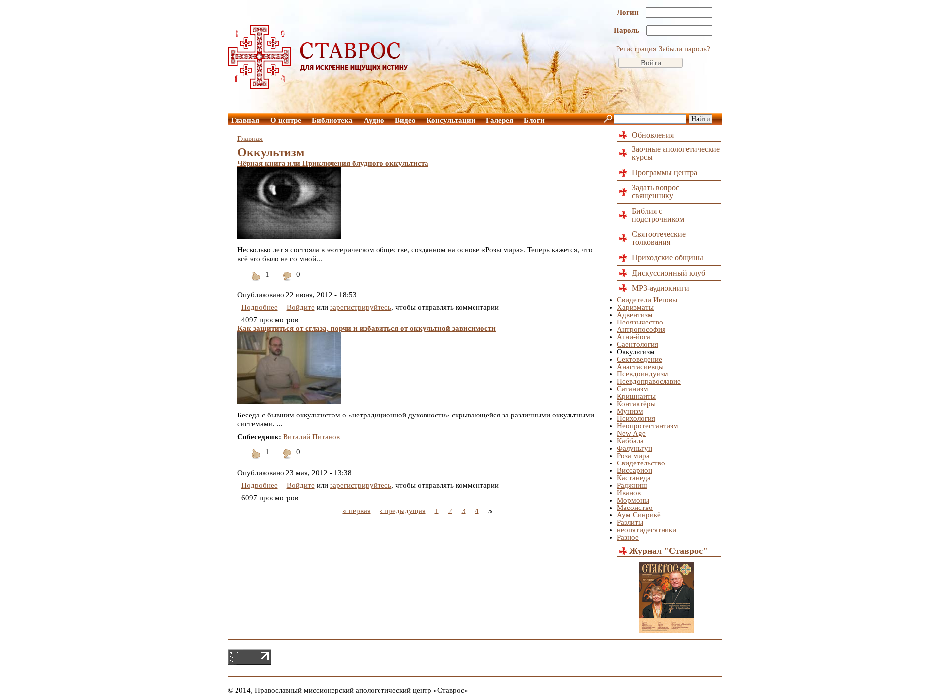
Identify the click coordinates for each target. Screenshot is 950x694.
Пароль (627, 30)
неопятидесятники (646, 530)
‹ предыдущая (403, 510)
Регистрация (636, 49)
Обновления (653, 135)
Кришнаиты (636, 396)
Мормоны (633, 500)
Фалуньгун (634, 448)
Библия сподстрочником (658, 215)
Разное (628, 537)
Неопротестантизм (647, 426)
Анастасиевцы (640, 366)
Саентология (637, 344)
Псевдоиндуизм (642, 374)
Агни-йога (633, 337)
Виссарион (634, 470)
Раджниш (632, 485)
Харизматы (635, 307)
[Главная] (318, 86)
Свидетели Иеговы (647, 300)
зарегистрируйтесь (360, 307)
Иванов (629, 493)
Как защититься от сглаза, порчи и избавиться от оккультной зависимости (367, 328)
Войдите (301, 307)
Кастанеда (634, 478)
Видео (405, 120)
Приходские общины (667, 257)
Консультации (451, 120)
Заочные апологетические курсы (676, 153)
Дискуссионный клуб (668, 273)
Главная (245, 120)
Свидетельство (641, 463)
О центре (285, 120)
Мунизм (630, 411)
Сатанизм (632, 389)
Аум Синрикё (639, 515)
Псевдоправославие (649, 381)
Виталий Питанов (311, 437)
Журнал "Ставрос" (668, 550)
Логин (629, 12)
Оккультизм (636, 352)
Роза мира (633, 456)
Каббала (630, 441)
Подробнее (259, 307)
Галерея (499, 120)
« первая (357, 510)
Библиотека (332, 120)
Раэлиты (630, 522)
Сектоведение (639, 359)
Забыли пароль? (684, 49)
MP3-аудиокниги (660, 288)
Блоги (534, 120)
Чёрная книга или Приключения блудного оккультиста (333, 163)
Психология (636, 418)
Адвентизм (635, 315)
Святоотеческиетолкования (659, 238)
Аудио (374, 120)
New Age (631, 433)
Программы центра (664, 172)
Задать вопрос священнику (655, 192)
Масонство (635, 507)
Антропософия (641, 329)
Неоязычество (640, 322)
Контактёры (636, 404)
